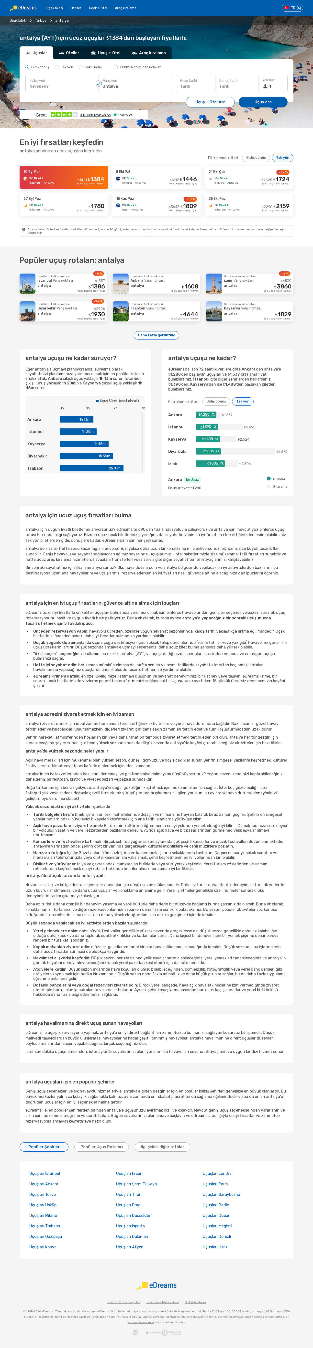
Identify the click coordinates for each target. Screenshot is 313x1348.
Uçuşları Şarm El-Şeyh (136, 1184)
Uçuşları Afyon (130, 1247)
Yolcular (268, 80)
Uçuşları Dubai (216, 1215)
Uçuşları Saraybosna (221, 1194)
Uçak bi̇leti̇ (54, 8)
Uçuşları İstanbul (44, 1173)
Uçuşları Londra (217, 1173)
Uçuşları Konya (42, 1247)
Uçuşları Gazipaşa (45, 1236)
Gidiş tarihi (188, 81)
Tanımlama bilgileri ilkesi (162, 1302)
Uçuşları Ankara (43, 1184)
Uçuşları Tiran (129, 1194)
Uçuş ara (263, 102)
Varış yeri (110, 81)
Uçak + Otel (98, 8)
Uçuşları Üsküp (42, 1205)
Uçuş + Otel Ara (210, 102)
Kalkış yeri (37, 81)
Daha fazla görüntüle (156, 335)
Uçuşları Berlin (216, 1205)
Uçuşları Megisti (217, 1226)
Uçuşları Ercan (129, 1173)
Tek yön (282, 158)
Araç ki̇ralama (125, 8)
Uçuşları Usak (215, 1247)
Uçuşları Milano (43, 1215)
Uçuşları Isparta (130, 1226)
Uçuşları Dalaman (132, 1236)
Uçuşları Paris (215, 1184)
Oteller (76, 8)
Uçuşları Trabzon (44, 1226)
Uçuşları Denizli (217, 1236)
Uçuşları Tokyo (42, 1194)
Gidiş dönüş (256, 158)
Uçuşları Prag (128, 1205)
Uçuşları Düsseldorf (134, 1215)
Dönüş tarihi (228, 81)
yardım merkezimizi (140, 1322)
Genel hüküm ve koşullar (123, 1302)
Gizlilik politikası (195, 1302)
